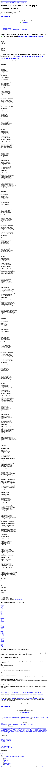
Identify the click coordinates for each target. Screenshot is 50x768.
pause (2, 646)
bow (1, 616)
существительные (39, 694)
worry (2, 644)
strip (1, 612)
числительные (18, 695)
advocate (2, 634)
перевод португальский (24, 730)
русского (23, 698)
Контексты (7, 2)
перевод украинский (24, 731)
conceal (2, 618)
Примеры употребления (6, 739)
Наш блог (3, 741)
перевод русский (14, 728)
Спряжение (15, 2)
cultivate (2, 633)
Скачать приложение (9, 761)
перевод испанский (41, 728)
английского (12, 698)
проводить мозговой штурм (25, 56)
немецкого (18, 698)
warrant (2, 605)
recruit (2, 631)
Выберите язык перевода (6, 12)
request (2, 622)
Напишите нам (18, 599)
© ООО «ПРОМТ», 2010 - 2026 (26, 724)
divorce (2, 627)
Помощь (6, 760)
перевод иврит (34, 729)
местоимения (11, 695)
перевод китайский (5, 730)
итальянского (35, 698)
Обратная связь (7, 758)
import (2, 645)
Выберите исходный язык (6, 11)
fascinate (2, 641)
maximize (2, 626)
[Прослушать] (47, 34)
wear (2, 607)
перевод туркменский (5, 731)
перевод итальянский (5, 729)
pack (1, 636)
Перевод (2, 2)
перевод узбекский (15, 731)
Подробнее (44, 766)
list (1, 625)
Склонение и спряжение (6, 740)
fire (1, 629)
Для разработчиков (5, 753)
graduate (2, 635)
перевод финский (33, 731)
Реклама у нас (7, 763)
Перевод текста (4, 738)
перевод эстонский (42, 731)
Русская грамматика (5, 692)
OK (1, 766)
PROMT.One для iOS (5, 746)
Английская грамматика (15, 692)
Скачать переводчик (5, 16)
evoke (2, 632)
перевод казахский (42, 729)
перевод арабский (27, 729)
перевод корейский (14, 730)
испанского (3, 699)
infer (1, 639)
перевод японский (5, 732)
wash (2, 606)
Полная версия (15, 724)
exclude (2, 615)
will (1, 620)
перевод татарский (34, 730)
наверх (2, 723)
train (1, 613)
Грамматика (23, 2)
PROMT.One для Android (6, 747)
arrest (2, 628)
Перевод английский (5, 728)
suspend (2, 621)
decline (2, 608)
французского (29, 698)
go (1, 619)
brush (2, 624)
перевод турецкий (43, 730)
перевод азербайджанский (16, 729)
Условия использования (6, 724)
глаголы (28, 694)
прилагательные (4, 695)
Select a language (4, 725)
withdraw (2, 640)
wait (1, 611)
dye (1, 609)
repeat (2, 614)
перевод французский (32, 728)
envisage (2, 638)
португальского (42, 698)
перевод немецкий (22, 728)
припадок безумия (36, 36)
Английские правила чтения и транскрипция (31, 692)
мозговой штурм (24, 36)
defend (2, 642)
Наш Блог (6, 764)
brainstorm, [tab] (9, 26)
